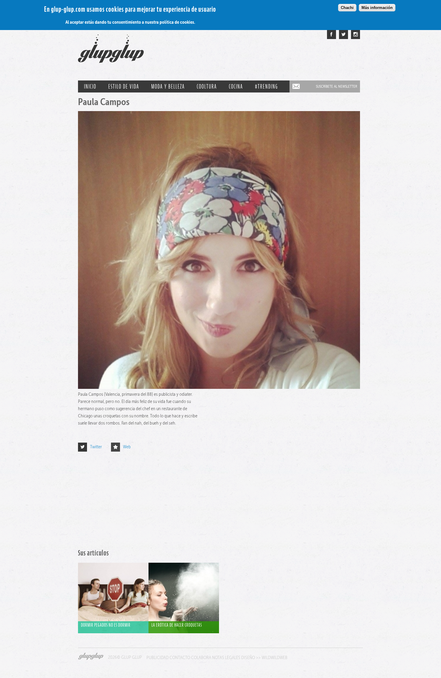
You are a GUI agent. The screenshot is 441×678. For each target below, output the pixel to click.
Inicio (90, 86)
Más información (377, 7)
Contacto (180, 657)
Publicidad (157, 657)
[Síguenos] (343, 34)
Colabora (201, 657)
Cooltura (207, 86)
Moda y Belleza (168, 86)
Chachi (347, 7)
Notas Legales (226, 657)
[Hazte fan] (331, 34)
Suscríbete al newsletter (336, 86)
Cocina (236, 86)
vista (113, 592)
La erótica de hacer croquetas (177, 625)
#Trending (266, 86)
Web (127, 446)
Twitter (96, 446)
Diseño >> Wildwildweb (264, 657)
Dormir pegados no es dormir (105, 625)
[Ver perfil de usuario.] (219, 387)
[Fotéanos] (355, 34)
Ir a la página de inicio (111, 51)
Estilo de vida (123, 86)
